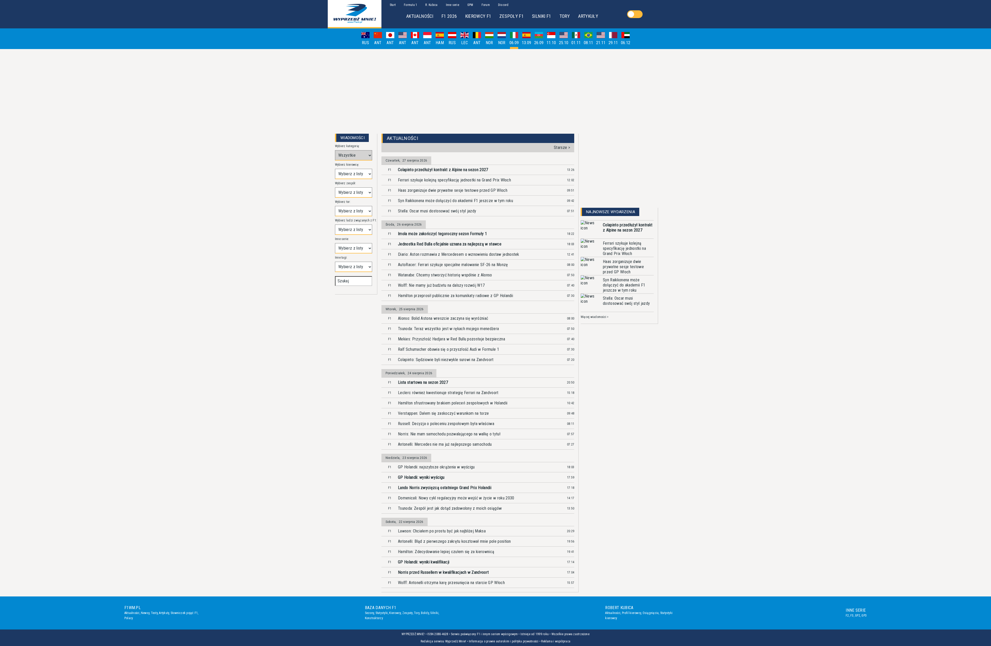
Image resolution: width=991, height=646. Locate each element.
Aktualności (132, 613)
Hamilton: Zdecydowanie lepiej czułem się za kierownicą (446, 551)
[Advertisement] (495, 89)
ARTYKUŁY (588, 16)
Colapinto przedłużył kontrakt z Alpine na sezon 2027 (443, 169)
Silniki (434, 613)
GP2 (857, 615)
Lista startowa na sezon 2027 (423, 382)
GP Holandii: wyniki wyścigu (421, 477)
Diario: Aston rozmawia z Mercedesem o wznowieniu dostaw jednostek (458, 254)
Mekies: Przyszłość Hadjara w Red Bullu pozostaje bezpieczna (451, 339)
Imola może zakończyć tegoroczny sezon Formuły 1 (442, 233)
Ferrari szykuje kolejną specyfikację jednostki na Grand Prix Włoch (454, 180)
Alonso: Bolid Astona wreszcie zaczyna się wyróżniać (443, 318)
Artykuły (164, 613)
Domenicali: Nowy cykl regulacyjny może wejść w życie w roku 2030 (456, 498)
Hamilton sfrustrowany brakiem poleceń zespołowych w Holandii (452, 403)
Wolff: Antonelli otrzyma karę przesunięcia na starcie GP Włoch (451, 582)
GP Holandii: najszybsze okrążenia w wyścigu (436, 467)
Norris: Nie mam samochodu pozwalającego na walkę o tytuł (449, 434)
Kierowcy (395, 613)
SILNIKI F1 (541, 16)
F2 (847, 615)
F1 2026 (449, 16)
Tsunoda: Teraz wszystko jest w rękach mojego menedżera (448, 328)
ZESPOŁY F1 (511, 16)
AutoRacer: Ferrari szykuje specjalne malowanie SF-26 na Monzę (453, 264)
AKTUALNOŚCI (419, 16)
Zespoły (407, 613)
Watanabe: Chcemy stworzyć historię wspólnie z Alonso (445, 275)
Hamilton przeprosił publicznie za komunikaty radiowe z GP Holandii (455, 295)
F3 (851, 615)
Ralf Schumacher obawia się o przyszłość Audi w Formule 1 (448, 349)
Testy (154, 613)
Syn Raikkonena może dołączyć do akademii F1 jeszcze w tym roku (455, 200)
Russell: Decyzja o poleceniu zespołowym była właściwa (446, 423)
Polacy (128, 618)
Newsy (145, 613)
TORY (565, 16)
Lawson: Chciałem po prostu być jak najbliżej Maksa (442, 531)
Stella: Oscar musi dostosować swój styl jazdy (437, 211)
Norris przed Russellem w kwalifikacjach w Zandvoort (443, 572)
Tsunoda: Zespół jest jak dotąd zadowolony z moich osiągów (450, 508)
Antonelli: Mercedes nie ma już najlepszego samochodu (445, 444)
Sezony (369, 613)
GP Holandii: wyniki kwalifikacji (423, 562)
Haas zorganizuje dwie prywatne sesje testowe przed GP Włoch (452, 190)
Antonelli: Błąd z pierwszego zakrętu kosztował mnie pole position (454, 541)
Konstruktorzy (374, 618)
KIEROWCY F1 (478, 16)
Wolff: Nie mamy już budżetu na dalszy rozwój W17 (441, 285)
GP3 (864, 615)
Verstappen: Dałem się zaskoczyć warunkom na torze (443, 413)
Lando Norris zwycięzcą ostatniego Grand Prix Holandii (444, 487)
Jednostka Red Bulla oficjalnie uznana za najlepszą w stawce (449, 244)
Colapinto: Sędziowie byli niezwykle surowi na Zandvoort (446, 359)
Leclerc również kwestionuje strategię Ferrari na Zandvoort (448, 392)
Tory (416, 613)
